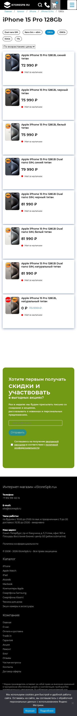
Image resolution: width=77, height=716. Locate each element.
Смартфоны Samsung (14, 593)
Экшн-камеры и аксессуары (18, 606)
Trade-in (7, 635)
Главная (7, 622)
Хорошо (30, 710)
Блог (5, 653)
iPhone (6, 566)
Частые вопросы (12, 662)
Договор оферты (12, 671)
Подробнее (47, 710)
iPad (5, 575)
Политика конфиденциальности (20, 543)
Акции (6, 644)
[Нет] (72, 703)
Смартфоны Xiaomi (13, 597)
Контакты (8, 667)
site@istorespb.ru (12, 508)
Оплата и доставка (13, 631)
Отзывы (7, 658)
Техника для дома (12, 601)
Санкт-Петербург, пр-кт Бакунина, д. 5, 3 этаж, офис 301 (33, 533)
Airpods (7, 579)
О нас (6, 627)
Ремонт (7, 649)
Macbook (7, 584)
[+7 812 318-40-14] (47, 4)
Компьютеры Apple (13, 588)
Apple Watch (9, 570)
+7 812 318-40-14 (11, 498)
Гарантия (8, 640)
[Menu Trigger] (72, 5)
